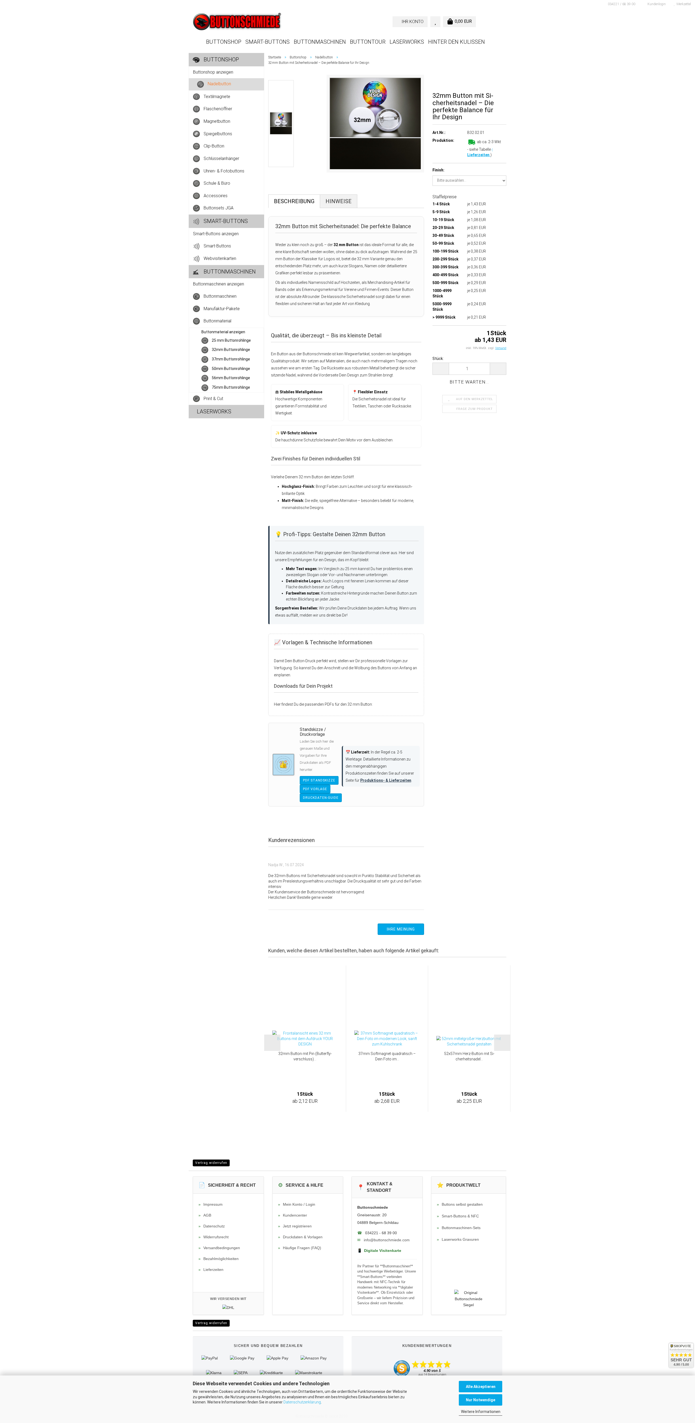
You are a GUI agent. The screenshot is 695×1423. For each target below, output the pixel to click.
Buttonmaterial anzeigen (223, 332)
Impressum (210, 1204)
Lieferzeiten (478, 155)
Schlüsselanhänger (221, 158)
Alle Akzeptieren (480, 1386)
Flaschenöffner (217, 108)
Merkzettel (683, 4)
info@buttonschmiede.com (387, 1240)
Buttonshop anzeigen (213, 72)
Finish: (438, 170)
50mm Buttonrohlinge (230, 368)
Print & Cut (213, 398)
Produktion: (443, 140)
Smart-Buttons (267, 42)
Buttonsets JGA (218, 208)
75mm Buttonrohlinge (230, 387)
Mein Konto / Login (296, 1204)
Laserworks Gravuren (458, 1239)
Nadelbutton (219, 84)
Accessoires (215, 195)
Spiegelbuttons (217, 133)
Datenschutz (211, 1226)
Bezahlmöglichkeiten (218, 1258)
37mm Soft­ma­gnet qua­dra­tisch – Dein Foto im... (387, 1056)
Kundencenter (292, 1215)
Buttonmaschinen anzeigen (218, 284)
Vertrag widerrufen (211, 1163)
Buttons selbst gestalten (460, 1204)
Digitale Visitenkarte (379, 1250)
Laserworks (407, 42)
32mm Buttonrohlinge (230, 350)
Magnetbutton (216, 121)
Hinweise (339, 201)
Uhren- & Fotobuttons (223, 170)
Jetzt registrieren (295, 1226)
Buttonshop (223, 42)
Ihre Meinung (401, 929)
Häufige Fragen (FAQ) (299, 1248)
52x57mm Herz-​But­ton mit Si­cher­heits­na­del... (469, 1056)
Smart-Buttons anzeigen (216, 233)
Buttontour (368, 42)
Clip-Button (213, 146)
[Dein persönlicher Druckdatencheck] (283, 764)
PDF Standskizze (319, 780)
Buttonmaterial (217, 320)
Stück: (438, 358)
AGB (204, 1215)
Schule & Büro (216, 183)
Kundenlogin (656, 4)
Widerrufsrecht (213, 1237)
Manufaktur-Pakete (221, 308)
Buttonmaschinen (320, 42)
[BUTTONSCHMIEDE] (268, 21)
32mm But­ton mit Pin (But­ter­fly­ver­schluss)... (305, 1056)
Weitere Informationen (480, 1411)
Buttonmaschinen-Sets (459, 1228)
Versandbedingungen (219, 1248)
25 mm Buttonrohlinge (231, 340)
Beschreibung (294, 201)
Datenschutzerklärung (302, 1402)
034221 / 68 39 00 (621, 4)
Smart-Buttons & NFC (458, 1216)
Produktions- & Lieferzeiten (385, 780)
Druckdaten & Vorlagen (300, 1237)
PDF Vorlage (315, 789)
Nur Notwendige (480, 1400)
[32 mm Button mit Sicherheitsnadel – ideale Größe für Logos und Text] (375, 123)
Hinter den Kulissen (456, 42)
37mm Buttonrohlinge (230, 359)
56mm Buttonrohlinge (230, 378)
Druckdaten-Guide (321, 798)
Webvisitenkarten (219, 258)
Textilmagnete (216, 96)
